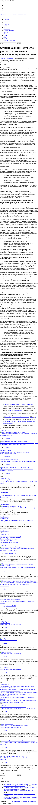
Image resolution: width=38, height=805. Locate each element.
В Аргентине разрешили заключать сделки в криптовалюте (18, 461)
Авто (5, 35)
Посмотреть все (4, 430)
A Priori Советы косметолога (8, 640)
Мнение (6, 32)
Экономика (7, 21)
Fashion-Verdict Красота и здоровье (10, 624)
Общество (7, 29)
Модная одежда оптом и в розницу (10, 536)
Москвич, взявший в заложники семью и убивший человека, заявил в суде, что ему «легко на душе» (18, 701)
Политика (7, 19)
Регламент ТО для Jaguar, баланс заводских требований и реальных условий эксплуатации (20, 785)
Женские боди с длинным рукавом (10, 537)
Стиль (5, 38)
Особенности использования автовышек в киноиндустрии (17, 708)
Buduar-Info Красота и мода (8, 539)
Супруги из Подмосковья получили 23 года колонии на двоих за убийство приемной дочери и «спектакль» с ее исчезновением (19, 584)
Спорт (5, 26)
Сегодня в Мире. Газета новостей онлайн (23, 801)
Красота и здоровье (9, 40)
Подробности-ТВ (9, 30)
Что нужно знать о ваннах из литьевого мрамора (18, 790)
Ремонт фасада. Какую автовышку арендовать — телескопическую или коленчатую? (15, 726)
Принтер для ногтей (6, 540)
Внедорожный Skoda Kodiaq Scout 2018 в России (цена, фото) (18, 508)
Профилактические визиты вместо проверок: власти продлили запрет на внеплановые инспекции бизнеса (19, 443)
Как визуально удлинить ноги (9, 542)
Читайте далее (4, 492)
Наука (5, 22)
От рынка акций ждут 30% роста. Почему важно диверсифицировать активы (14, 452)
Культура (6, 24)
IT (4, 33)
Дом (5, 37)
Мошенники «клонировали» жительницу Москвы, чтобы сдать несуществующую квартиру (17, 568)
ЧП (4, 27)
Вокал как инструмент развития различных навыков (19, 794)
